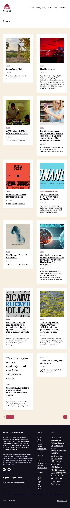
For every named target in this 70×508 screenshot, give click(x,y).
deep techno (9, 264)
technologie (43, 277)
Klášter (57, 78)
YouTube (22, 140)
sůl (62, 341)
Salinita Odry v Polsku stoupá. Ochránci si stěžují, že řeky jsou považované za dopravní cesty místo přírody (50, 327)
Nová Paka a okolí (47, 69)
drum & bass (13, 140)
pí (61, 273)
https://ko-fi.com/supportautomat (13, 483)
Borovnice (43, 76)
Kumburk (57, 80)
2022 (39, 486)
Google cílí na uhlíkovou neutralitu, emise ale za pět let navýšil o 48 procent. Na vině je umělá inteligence (52, 260)
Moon (56, 459)
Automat (55, 206)
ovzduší (58, 273)
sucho (59, 341)
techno (57, 151)
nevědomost (43, 151)
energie (56, 271)
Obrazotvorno (48, 191)
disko (7, 140)
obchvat (60, 82)
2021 (39, 489)
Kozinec (42, 80)
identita (47, 210)
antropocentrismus (47, 206)
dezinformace (56, 147)
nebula (61, 462)
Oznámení (55, 191)
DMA (27, 339)
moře (41, 341)
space (46, 372)
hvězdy (60, 445)
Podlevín (48, 84)
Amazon (8, 339)
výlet (18, 78)
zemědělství (43, 345)
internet (51, 149)
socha (8, 78)
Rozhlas (42, 275)
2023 (39, 484)
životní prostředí (48, 279)
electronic (14, 203)
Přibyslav (54, 84)
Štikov (53, 86)
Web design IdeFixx (62, 500)
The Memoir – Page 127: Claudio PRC (16, 256)
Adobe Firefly (44, 271)
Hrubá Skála (47, 78)
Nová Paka (15, 76)
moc (55, 149)
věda (61, 151)
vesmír (50, 372)
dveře (56, 76)
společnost (51, 151)
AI (40, 147)
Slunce (60, 467)
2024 (39, 482)
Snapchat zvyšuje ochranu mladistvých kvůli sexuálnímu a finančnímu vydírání (17, 391)
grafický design (59, 443)
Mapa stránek (41, 463)
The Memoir (19, 264)
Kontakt (40, 461)
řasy (47, 341)
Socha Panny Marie (14, 69)
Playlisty (40, 446)
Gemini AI (45, 149)
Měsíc (60, 459)
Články (42, 127)
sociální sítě (58, 210)
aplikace (10, 402)
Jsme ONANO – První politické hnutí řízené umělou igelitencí (49, 196)
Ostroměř (43, 84)
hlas (26, 402)
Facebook (11, 341)
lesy (51, 273)
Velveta (50, 88)
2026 (39, 477)
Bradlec (49, 76)
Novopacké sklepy (52, 82)
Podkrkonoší (22, 76)
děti (14, 402)
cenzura (44, 147)
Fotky (39, 440)
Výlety (8, 65)
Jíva (53, 78)
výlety (55, 88)
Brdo (7, 76)
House (56, 445)
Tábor (46, 88)
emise (52, 271)
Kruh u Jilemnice (50, 80)
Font (52, 443)
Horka (42, 78)
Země (42, 279)
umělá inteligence (52, 212)
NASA (42, 372)
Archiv (42, 357)
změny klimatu (58, 279)
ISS (61, 370)
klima (47, 273)
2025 (39, 480)
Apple (13, 339)
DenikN (49, 147)
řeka (50, 341)
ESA (62, 147)
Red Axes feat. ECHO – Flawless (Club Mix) (16, 195)
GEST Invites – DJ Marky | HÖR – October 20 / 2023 (17, 132)
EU (10, 76)
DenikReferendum (56, 440)
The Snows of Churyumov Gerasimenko (51, 362)
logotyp (62, 456)
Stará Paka (13, 78)
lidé (51, 210)
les (62, 80)
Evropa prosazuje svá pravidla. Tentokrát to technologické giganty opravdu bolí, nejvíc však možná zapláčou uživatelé (17, 327)
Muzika (8, 127)
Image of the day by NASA (52, 370)
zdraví (56, 343)
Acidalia (53, 438)
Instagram (18, 341)
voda (52, 343)
